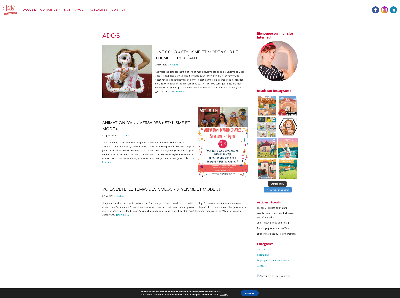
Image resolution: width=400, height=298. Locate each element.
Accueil (29, 9)
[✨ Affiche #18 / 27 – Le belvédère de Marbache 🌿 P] (288, 169)
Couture (174, 64)
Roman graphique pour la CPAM (273, 228)
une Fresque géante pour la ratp (273, 222)
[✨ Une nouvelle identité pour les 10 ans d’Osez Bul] (267, 148)
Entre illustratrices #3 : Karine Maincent (276, 233)
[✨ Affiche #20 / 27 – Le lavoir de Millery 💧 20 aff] (267, 105)
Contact (118, 9)
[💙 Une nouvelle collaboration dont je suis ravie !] (288, 127)
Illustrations (263, 254)
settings (224, 294)
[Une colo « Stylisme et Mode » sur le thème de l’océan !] (127, 71)
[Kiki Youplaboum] (10, 9)
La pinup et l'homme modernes (273, 260)
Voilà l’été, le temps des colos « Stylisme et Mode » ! (161, 189)
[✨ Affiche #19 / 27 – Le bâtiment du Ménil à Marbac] (267, 169)
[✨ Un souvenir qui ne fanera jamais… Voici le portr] (288, 148)
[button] (84, 9)
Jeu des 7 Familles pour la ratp (272, 207)
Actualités (98, 9)
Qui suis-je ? (50, 9)
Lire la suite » (177, 91)
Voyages (261, 265)
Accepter (249, 293)
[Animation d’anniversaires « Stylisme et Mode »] (223, 142)
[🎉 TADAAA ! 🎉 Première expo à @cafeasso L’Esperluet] (288, 105)
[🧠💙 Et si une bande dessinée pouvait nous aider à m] (267, 127)
